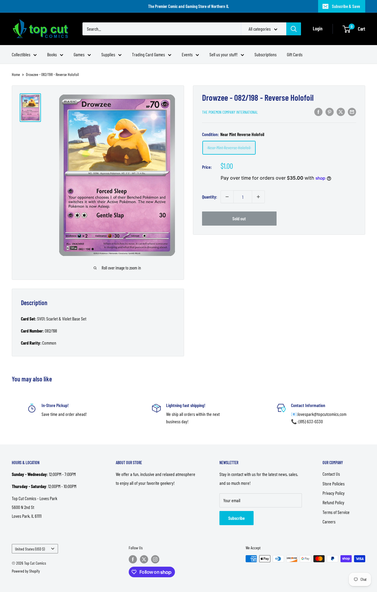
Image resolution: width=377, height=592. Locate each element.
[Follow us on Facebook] (133, 559)
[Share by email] (352, 111)
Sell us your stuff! (223, 54)
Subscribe (236, 518)
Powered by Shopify (26, 570)
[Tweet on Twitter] (341, 111)
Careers (329, 521)
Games (79, 54)
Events (187, 54)
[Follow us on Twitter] (144, 559)
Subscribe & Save (346, 6)
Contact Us (331, 474)
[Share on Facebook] (318, 111)
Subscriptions (265, 54)
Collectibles (21, 54)
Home (16, 74)
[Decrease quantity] (227, 197)
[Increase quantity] (258, 197)
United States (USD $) (30, 548)
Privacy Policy (334, 493)
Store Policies (334, 483)
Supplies (108, 54)
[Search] (293, 28)
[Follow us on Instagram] (155, 559)
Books (52, 54)
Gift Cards (294, 54)
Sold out (239, 218)
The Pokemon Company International (230, 112)
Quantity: (209, 196)
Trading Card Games (148, 54)
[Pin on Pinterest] (329, 111)
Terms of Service (336, 512)
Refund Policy (333, 502)
